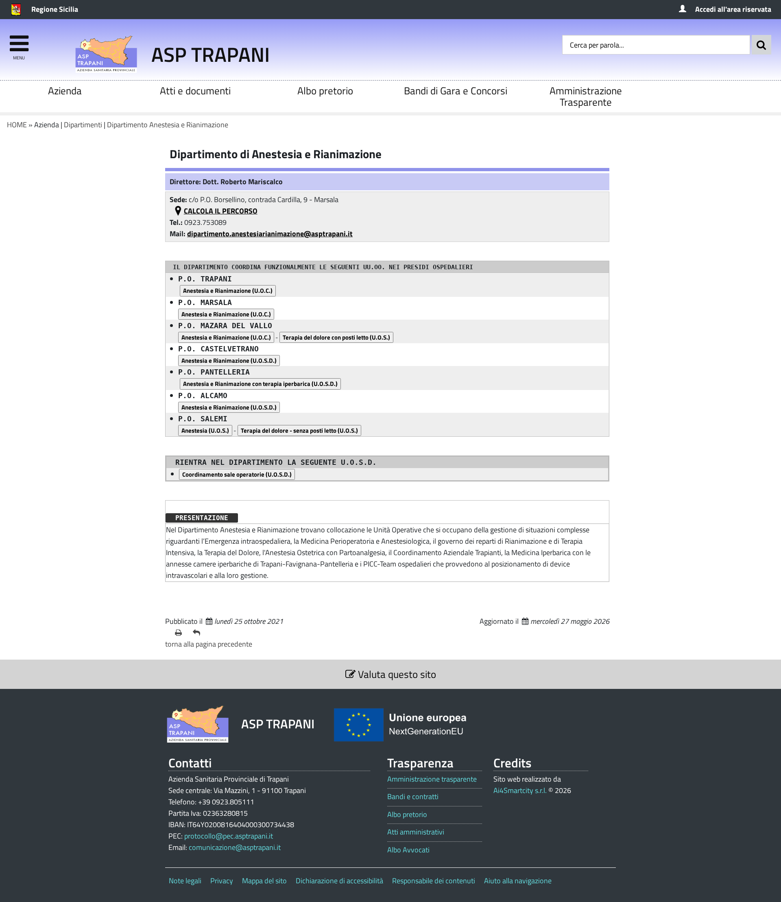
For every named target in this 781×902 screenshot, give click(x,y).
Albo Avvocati (408, 849)
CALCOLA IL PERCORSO (220, 210)
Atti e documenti (195, 90)
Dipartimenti (83, 124)
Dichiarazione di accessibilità (339, 880)
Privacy (221, 880)
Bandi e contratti (412, 796)
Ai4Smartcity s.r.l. (520, 790)
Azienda (65, 90)
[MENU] (19, 40)
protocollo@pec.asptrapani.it (228, 835)
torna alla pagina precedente (208, 643)
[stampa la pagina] (181, 632)
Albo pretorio (325, 90)
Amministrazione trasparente (432, 779)
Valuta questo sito (396, 674)
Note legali (185, 880)
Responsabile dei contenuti (433, 880)
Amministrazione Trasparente (586, 96)
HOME (17, 124)
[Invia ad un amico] (198, 632)
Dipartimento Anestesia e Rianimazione (167, 124)
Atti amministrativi (415, 832)
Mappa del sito (264, 880)
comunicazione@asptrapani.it (235, 847)
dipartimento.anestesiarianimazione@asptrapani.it (270, 233)
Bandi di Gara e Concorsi (455, 90)
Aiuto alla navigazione (518, 880)
